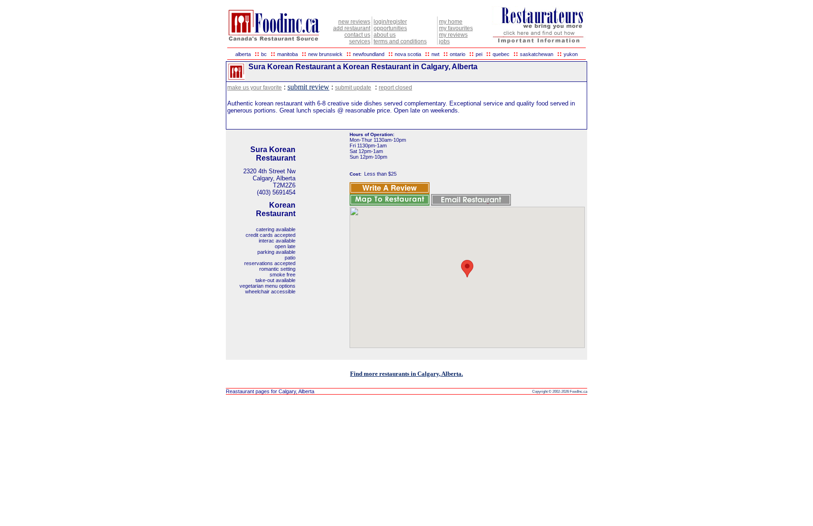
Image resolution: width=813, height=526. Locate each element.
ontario (457, 54)
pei (479, 54)
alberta (243, 54)
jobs (444, 41)
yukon (571, 54)
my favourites (456, 28)
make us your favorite (254, 87)
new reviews (354, 21)
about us (385, 35)
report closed (395, 87)
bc (264, 54)
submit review (308, 87)
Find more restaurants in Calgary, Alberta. (406, 373)
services (359, 41)
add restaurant (351, 28)
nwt (435, 54)
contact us (357, 35)
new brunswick (325, 54)
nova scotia (408, 54)
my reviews (453, 35)
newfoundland (368, 54)
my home (450, 21)
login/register (390, 21)
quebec (501, 54)
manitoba (287, 54)
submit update (353, 87)
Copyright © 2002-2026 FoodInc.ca (559, 391)
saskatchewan (536, 54)
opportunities (390, 28)
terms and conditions (400, 41)
